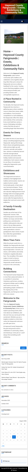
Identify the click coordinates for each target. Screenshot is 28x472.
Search (5, 343)
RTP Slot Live (6, 461)
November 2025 (5, 400)
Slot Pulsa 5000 (5, 359)
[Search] (26, 21)
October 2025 (5, 403)
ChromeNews (21, 468)
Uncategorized (5, 414)
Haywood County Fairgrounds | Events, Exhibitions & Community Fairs (14, 9)
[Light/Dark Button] (22, 21)
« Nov (2, 446)
